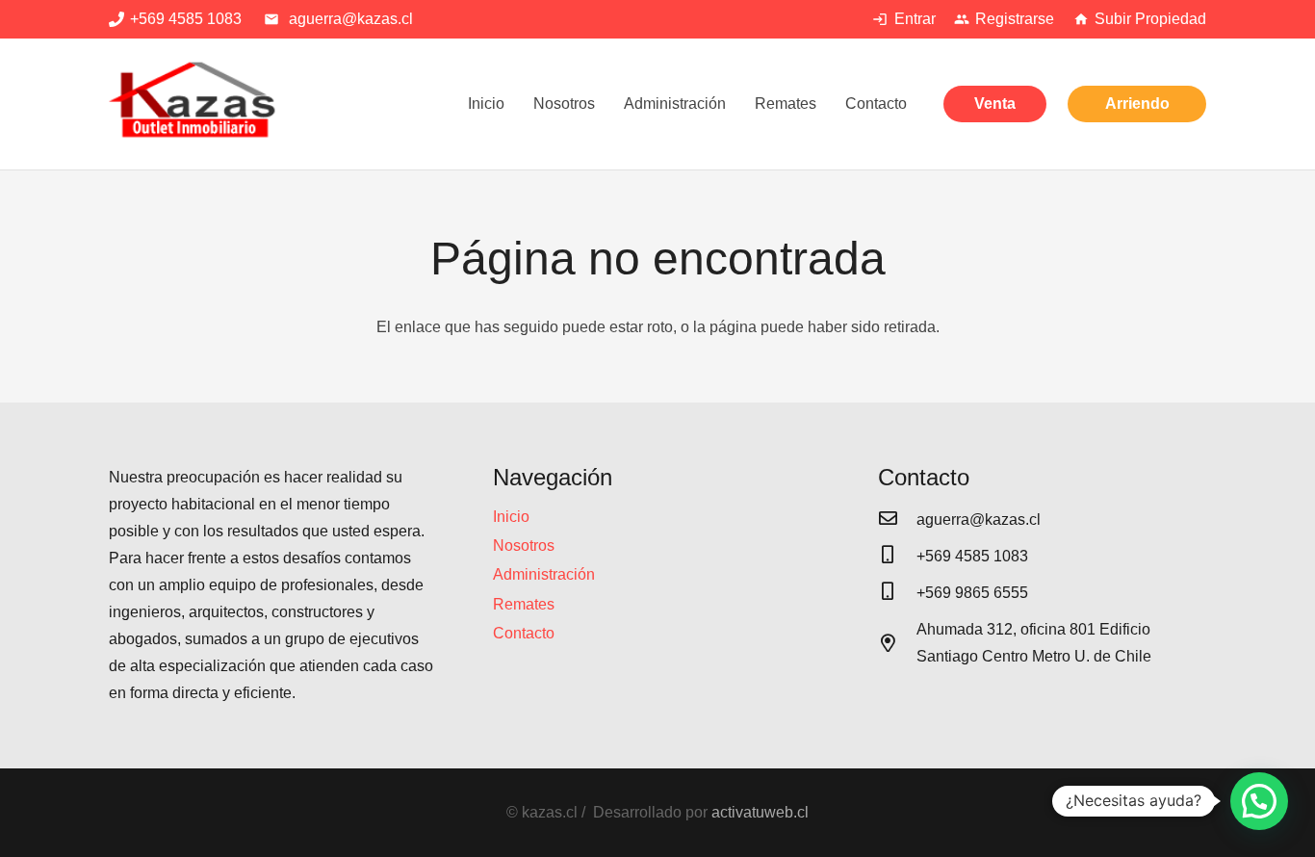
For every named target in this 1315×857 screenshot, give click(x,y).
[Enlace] (195, 104)
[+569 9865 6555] (897, 593)
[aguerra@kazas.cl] (897, 519)
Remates (523, 604)
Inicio (511, 516)
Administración (544, 574)
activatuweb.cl (760, 812)
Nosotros (523, 545)
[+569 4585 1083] (897, 556)
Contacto (523, 633)
